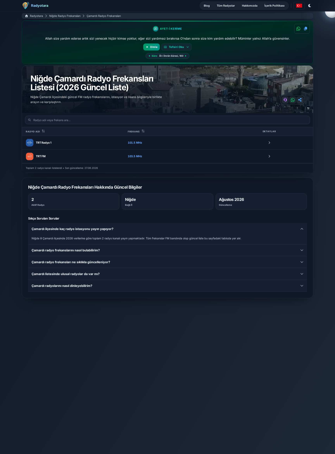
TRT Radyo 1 (43, 142)
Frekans (134, 131)
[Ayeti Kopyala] (305, 29)
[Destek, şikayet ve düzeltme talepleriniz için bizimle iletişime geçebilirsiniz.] (285, 99)
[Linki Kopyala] (299, 99)
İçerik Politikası (274, 5)
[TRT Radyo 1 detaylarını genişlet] (269, 142)
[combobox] (299, 5)
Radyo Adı (33, 131)
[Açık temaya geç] (309, 5)
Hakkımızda (249, 5)
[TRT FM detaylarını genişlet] (269, 156)
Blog (207, 5)
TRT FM (41, 156)
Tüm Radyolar (226, 5)
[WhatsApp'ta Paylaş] (298, 29)
